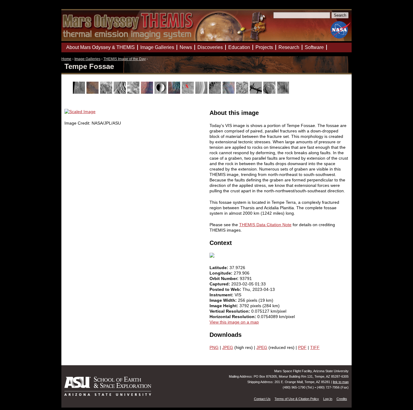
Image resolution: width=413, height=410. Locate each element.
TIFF (315, 347)
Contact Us (262, 399)
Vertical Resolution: (230, 311)
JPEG (227, 347)
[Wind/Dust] (284, 92)
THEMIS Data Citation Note (265, 224)
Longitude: (222, 273)
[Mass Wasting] (216, 92)
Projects (264, 47)
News (186, 47)
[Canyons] (107, 92)
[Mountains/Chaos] (229, 92)
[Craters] (161, 92)
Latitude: (219, 267)
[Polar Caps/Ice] (243, 92)
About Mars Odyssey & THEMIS (100, 47)
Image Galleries (87, 59)
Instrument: (222, 294)
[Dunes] (175, 92)
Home (66, 59)
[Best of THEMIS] (93, 92)
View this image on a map (234, 322)
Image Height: (224, 305)
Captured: (220, 283)
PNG (214, 347)
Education (239, 47)
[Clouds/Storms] (134, 92)
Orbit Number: (225, 278)
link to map (341, 382)
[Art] (79, 92)
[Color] (147, 92)
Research (288, 47)
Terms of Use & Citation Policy (297, 399)
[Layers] (202, 92)
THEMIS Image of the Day (124, 59)
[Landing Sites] (188, 92)
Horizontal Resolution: (233, 316)
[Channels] (120, 92)
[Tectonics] (256, 92)
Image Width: (224, 300)
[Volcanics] (270, 92)
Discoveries (210, 47)
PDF (302, 347)
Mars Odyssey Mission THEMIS (78, 7)
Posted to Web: (226, 289)
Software (314, 47)
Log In (327, 399)
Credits (342, 399)
